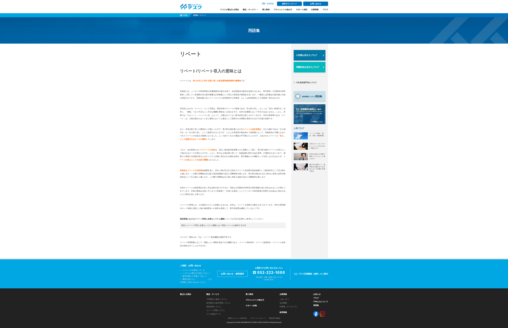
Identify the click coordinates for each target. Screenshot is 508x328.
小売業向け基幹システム (216, 299)
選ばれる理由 (185, 294)
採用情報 (283, 312)
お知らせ (317, 294)
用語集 (195, 15)
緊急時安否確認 (274, 318)
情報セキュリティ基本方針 (237, 318)
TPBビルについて (320, 302)
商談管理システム (213, 307)
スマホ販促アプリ (213, 314)
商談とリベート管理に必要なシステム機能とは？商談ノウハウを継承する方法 (213, 225)
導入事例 (266, 9)
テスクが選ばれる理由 (229, 9)
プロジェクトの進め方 (283, 9)
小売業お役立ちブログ (306, 55)
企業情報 (315, 9)
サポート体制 (301, 9)
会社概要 (283, 303)
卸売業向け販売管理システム (218, 303)
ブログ (325, 9)
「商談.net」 (192, 237)
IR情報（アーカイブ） (289, 307)
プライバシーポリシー (258, 318)
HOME (185, 15)
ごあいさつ (284, 299)
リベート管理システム (215, 310)
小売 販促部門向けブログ (306, 82)
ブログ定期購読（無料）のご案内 (313, 274)
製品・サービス (249, 9)
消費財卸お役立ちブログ (307, 67)
